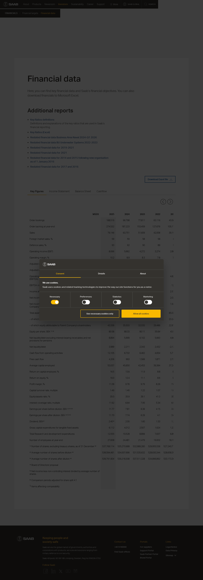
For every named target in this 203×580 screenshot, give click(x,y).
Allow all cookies (141, 313)
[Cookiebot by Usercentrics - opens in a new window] (148, 264)
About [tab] (143, 273)
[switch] (86, 302)
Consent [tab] (60, 273)
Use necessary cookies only (99, 313)
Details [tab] (101, 273)
